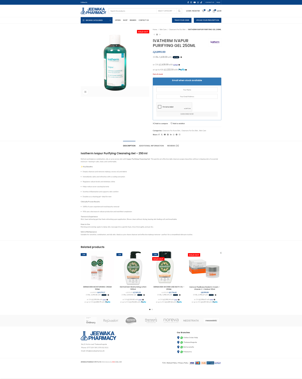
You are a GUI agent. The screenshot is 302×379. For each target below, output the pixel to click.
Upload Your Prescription (207, 20)
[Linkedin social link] (170, 134)
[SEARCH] (179, 11)
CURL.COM (117, 362)
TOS (164, 363)
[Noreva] (171, 321)
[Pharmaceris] (151, 321)
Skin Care (163, 29)
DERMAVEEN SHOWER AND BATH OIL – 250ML (168, 288)
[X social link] (161, 134)
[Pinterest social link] (167, 134)
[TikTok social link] (201, 2)
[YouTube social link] (194, 2)
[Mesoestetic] (211, 321)
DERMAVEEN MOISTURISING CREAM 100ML (97, 288)
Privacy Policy (183, 363)
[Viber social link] (179, 134)
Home (155, 29)
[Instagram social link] (191, 2)
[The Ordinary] (91, 321)
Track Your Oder (181, 20)
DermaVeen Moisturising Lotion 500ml (133, 288)
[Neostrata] (191, 321)
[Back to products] (157, 34)
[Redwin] (131, 321)
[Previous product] (154, 34)
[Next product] (159, 34)
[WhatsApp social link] (198, 2)
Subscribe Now (187, 114)
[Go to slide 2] (152, 309)
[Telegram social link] (176, 134)
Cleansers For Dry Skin (177, 29)
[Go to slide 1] (149, 309)
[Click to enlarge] (85, 92)
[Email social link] (164, 134)
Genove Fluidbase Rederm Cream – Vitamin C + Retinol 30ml (204, 288)
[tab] (129, 144)
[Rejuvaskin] (111, 321)
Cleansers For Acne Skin (171, 131)
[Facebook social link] (188, 2)
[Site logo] (93, 11)
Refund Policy (172, 363)
